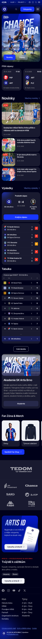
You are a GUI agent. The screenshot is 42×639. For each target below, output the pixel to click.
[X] (36, 2)
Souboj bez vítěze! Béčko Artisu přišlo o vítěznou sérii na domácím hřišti (19, 129)
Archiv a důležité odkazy (24, 628)
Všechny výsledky (31, 188)
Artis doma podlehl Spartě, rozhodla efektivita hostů (26, 141)
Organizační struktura (10, 615)
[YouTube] (39, 2)
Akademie (26, 615)
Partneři (5, 612)
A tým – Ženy (27, 606)
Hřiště (4, 606)
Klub (4, 599)
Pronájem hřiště (8, 609)
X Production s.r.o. (13, 634)
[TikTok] (19, 590)
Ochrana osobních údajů (9, 628)
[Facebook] (30, 2)
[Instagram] (33, 2)
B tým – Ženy (27, 612)
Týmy (24, 599)
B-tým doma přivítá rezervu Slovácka (27, 156)
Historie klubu (7, 603)
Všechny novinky (31, 98)
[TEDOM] (21, 469)
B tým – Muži (27, 609)
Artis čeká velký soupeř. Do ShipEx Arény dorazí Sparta (26, 170)
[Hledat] (16, 9)
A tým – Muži (27, 603)
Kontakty (5, 619)
